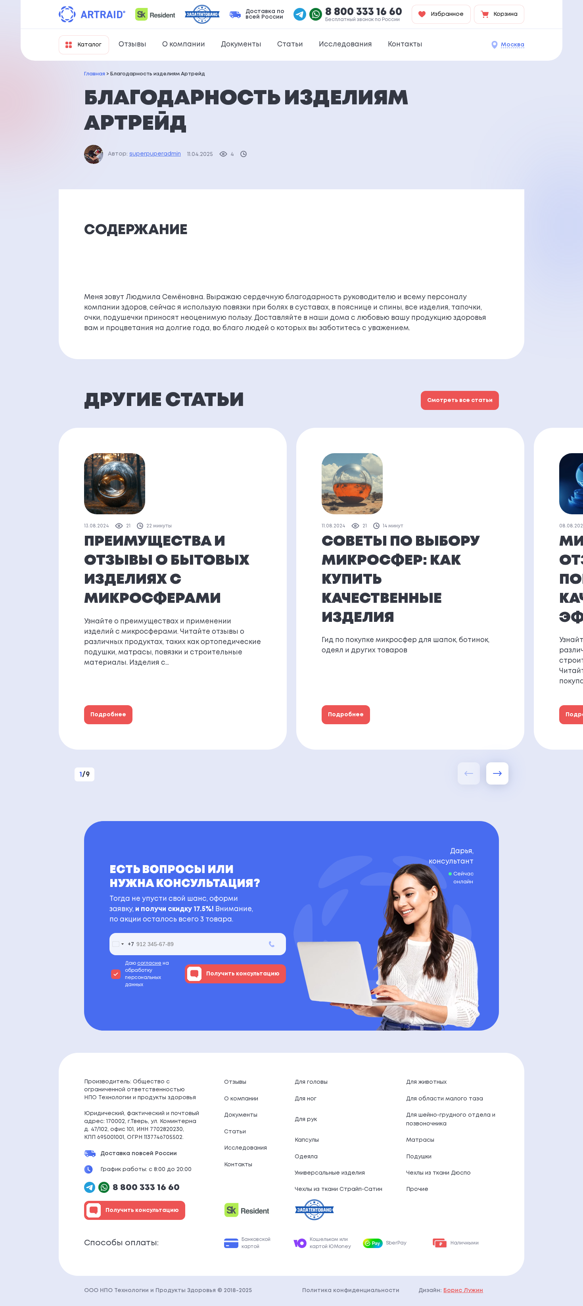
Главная (94, 74)
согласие (149, 963)
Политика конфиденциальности (350, 1290)
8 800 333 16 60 (363, 12)
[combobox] (121, 944)
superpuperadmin (155, 154)
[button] (497, 773)
